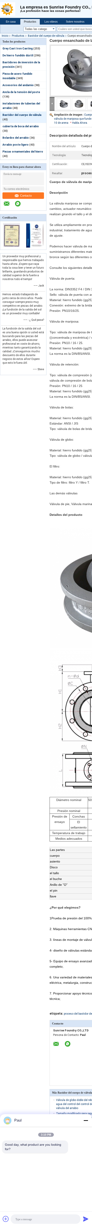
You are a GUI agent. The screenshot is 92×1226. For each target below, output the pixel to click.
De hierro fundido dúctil (17, 55)
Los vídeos (51, 21)
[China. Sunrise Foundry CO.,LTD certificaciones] (11, 246)
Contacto (26, 195)
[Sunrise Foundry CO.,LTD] (10, 9)
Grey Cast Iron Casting (17, 48)
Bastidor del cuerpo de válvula (46, 35)
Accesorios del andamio (18, 85)
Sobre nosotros (75, 21)
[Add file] (6, 1219)
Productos (30, 21)
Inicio (5, 35)
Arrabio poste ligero (15, 144)
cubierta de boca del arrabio (20, 126)
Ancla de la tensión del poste (21, 92)
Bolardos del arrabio (15, 137)
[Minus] (85, 1120)
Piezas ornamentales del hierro (22, 151)
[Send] (85, 1219)
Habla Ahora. (80, 122)
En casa (11, 21)
